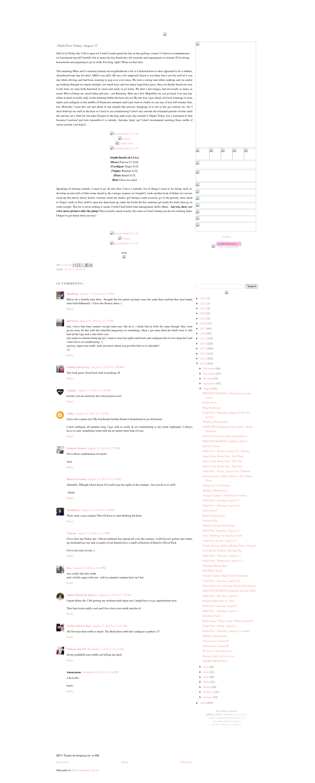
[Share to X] (83, 265)
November (209, 373)
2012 (203, 353)
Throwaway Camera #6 (215, 646)
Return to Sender (77, 479)
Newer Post (62, 762)
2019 (203, 318)
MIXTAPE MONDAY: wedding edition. (225, 441)
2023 (203, 303)
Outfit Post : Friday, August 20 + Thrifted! (226, 471)
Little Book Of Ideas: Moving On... (222, 550)
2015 (203, 338)
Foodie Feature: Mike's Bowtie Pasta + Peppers (229, 545)
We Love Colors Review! (216, 651)
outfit (69, 269)
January (208, 697)
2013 (203, 348)
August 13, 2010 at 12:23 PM (96, 321)
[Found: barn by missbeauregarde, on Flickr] (124, 143)
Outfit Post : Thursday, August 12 (221, 556)
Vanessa (71, 533)
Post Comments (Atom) (85, 770)
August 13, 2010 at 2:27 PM (103, 448)
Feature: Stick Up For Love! (218, 656)
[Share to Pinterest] (91, 265)
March (207, 687)
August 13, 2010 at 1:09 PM (107, 367)
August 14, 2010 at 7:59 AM (115, 595)
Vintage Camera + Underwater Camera (224, 495)
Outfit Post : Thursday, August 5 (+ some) (226, 631)
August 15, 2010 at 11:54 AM (110, 626)
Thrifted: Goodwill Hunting (218, 525)
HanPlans (72, 294)
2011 (203, 358)
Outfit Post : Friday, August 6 (219, 626)
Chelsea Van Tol (76, 649)
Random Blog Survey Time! (218, 601)
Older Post (186, 762)
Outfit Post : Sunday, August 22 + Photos (225, 451)
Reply (70, 309)
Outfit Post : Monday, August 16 (221, 505)
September (209, 383)
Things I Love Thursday (216, 485)
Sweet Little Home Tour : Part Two (222, 461)
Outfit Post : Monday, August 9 (220, 596)
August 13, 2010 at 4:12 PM (89, 568)
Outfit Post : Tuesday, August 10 (221, 581)
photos (80, 269)
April (206, 682)
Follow (227, 237)
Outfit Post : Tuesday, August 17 (221, 500)
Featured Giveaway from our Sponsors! (224, 436)
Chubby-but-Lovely (78, 367)
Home (124, 762)
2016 (203, 333)
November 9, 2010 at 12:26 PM (100, 672)
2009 (203, 703)
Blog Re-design (211, 408)
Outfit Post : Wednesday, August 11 (222, 560)
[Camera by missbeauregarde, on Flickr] (124, 139)
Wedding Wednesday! (215, 422)
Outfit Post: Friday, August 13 (219, 541)
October (208, 378)
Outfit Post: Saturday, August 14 (221, 530)
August (207, 388)
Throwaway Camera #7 (215, 641)
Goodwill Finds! (211, 616)
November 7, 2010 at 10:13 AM (105, 649)
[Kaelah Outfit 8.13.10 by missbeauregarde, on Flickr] (124, 134)
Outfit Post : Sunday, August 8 (219, 606)
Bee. (69, 568)
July (206, 667)
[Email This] (74, 265)
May (206, 677)
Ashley (71, 413)
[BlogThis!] (78, 265)
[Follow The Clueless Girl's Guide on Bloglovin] (229, 246)
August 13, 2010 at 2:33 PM (98, 510)
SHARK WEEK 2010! (215, 661)
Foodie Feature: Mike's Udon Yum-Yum (225, 575)
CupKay (71, 390)
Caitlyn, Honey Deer (79, 626)
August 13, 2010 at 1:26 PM (94, 390)
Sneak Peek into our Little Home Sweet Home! (229, 586)
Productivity (209, 402)
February (208, 692)
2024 (203, 298)
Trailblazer (74, 510)
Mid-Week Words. (212, 571)
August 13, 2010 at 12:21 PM (97, 294)
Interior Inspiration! (213, 515)
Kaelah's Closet (211, 446)
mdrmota (72, 321)
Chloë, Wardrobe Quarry (82, 595)
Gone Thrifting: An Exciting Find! (222, 535)
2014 (203, 343)
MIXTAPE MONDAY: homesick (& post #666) (229, 591)
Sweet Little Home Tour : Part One (222, 466)
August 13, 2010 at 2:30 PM (104, 479)
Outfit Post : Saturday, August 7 (220, 611)
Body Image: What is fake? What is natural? (227, 621)
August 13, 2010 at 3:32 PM (94, 533)
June (206, 672)
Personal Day (210, 520)
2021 (203, 308)
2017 (203, 328)
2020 (203, 313)
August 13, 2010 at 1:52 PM (92, 413)
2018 (203, 323)
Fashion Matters (76, 448)
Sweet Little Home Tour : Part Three (223, 456)
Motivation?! (210, 510)
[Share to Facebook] (87, 265)
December (209, 368)
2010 (203, 363)
